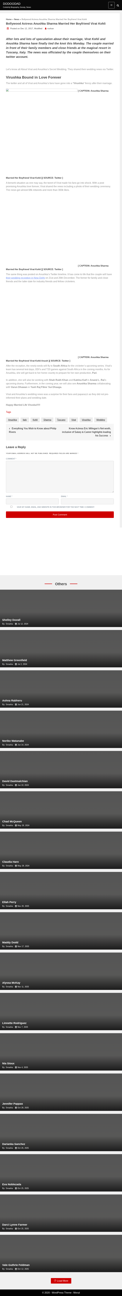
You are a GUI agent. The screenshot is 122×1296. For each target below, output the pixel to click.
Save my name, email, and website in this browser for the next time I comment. (56, 507)
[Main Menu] (111, 5)
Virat (73, 419)
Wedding (100, 419)
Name (9, 496)
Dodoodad (11, 3)
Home (9, 19)
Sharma (47, 419)
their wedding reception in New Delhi (25, 278)
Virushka (86, 419)
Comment (11, 459)
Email (64, 496)
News (16, 19)
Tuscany (61, 419)
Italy (25, 419)
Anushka (12, 419)
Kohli (35, 419)
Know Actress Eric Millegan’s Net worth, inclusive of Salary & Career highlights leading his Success (86, 432)
